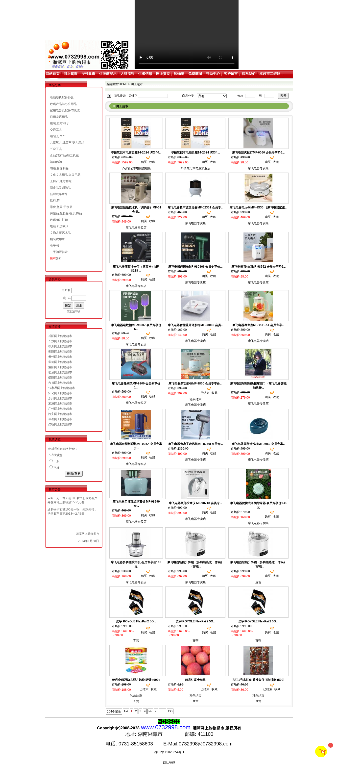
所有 (53, 258)
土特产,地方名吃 (61, 181)
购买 (144, 162)
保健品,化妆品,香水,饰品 (66, 213)
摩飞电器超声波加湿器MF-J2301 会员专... (195, 207)
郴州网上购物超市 (60, 356)
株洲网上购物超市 (60, 346)
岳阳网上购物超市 (60, 336)
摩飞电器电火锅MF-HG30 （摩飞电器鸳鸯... (258, 207)
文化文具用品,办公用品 (65, 175)
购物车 (179, 74)
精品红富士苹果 (195, 680)
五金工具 (56, 149)
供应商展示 (108, 74)
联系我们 (249, 74)
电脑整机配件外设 (62, 97)
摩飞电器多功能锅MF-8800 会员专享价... (195, 383)
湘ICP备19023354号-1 (169, 752)
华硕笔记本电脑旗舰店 (136, 168)
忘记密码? (73, 311)
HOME (123, 84)
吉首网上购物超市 (60, 382)
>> (150, 711)
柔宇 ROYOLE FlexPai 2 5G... (136, 621)
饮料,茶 (55, 200)
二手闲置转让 (59, 252)
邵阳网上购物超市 (60, 377)
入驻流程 (127, 74)
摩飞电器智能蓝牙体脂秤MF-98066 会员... (195, 325)
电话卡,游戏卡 (59, 226)
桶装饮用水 (57, 239)
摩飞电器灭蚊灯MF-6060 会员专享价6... (258, 152)
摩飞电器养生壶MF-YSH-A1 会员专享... (258, 325)
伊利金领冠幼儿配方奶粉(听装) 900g (136, 680)
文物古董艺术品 (60, 232)
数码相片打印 (59, 220)
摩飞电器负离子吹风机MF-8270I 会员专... (195, 444)
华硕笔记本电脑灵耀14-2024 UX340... (136, 152)
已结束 (204, 393)
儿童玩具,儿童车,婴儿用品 (67, 142)
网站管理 (169, 763)
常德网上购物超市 (60, 362)
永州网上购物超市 (60, 398)
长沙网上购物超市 (60, 341)
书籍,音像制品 (59, 168)
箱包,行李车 (58, 136)
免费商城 (195, 74)
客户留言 (231, 74)
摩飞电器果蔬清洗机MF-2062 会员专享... (258, 444)
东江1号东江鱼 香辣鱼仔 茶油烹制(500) (258, 680)
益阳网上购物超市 (60, 367)
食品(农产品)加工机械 (64, 155)
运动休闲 (56, 162)
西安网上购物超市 (60, 414)
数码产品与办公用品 (63, 104)
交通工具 (56, 129)
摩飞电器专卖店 (258, 168)
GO (170, 711)
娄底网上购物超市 (60, 372)
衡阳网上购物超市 (60, 351)
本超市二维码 (270, 74)
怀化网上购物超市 (60, 393)
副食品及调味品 (60, 187)
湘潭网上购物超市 (60, 403)
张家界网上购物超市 (61, 388)
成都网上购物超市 (60, 419)
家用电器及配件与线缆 (65, 110)
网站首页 (53, 74)
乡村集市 (88, 74)
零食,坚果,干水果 (61, 207)
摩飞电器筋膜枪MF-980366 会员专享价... (195, 266)
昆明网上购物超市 (60, 424)
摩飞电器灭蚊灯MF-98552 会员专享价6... (258, 266)
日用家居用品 (59, 117)
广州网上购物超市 (60, 408)
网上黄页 (163, 74)
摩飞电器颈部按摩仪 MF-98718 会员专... (195, 503)
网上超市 (70, 74)
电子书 (54, 245)
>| (156, 711)
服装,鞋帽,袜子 (59, 123)
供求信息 (145, 74)
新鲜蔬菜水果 (59, 194)
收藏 (152, 162)
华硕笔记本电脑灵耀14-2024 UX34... (195, 152)
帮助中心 (213, 74)
